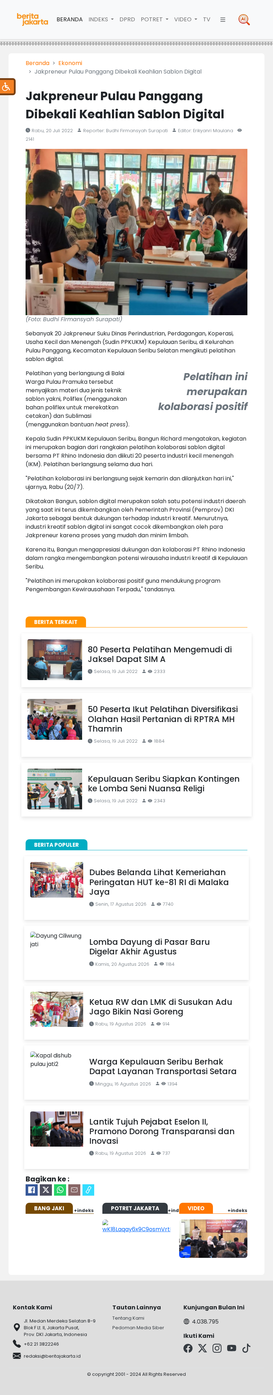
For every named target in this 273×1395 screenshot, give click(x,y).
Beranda (70, 19)
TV (206, 19)
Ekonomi (70, 63)
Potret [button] (152, 19)
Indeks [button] (99, 19)
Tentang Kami (128, 1318)
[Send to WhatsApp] (60, 1190)
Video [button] (183, 19)
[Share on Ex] (46, 1190)
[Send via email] (74, 1190)
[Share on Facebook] (32, 1190)
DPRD (127, 19)
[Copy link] (88, 1190)
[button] (222, 19)
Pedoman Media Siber (138, 1328)
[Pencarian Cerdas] (244, 19)
